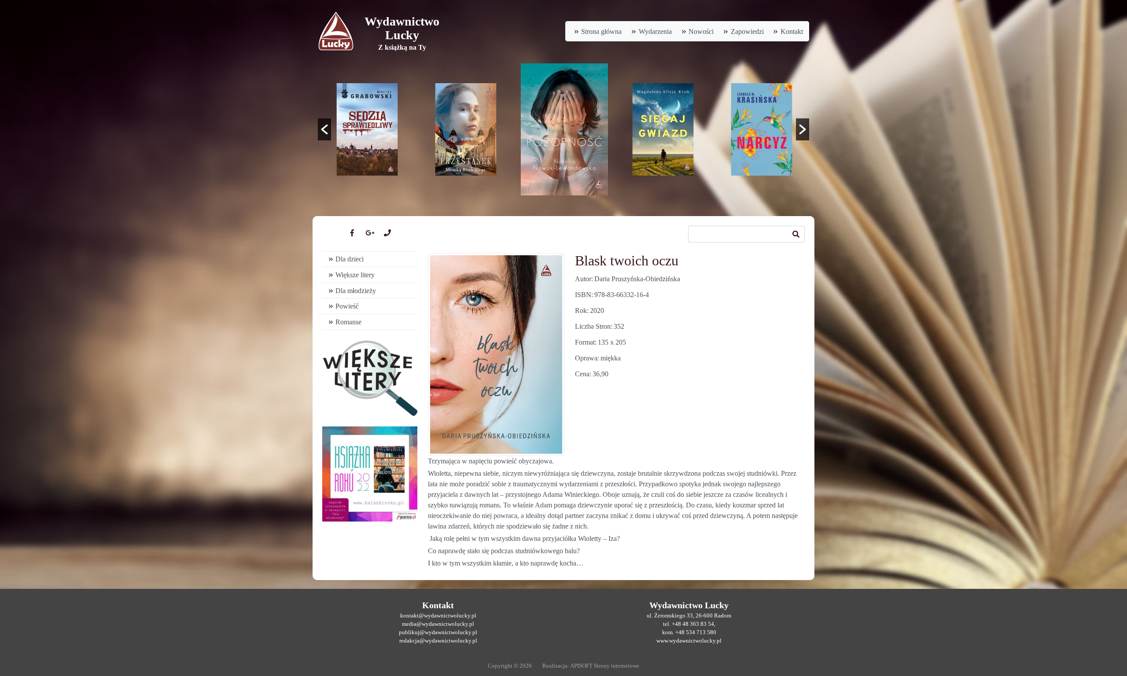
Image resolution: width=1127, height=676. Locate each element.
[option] (367, 129)
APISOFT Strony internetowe (604, 666)
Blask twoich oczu (626, 260)
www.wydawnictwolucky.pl (689, 641)
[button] (324, 129)
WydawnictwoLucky (402, 28)
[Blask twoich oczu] (496, 354)
